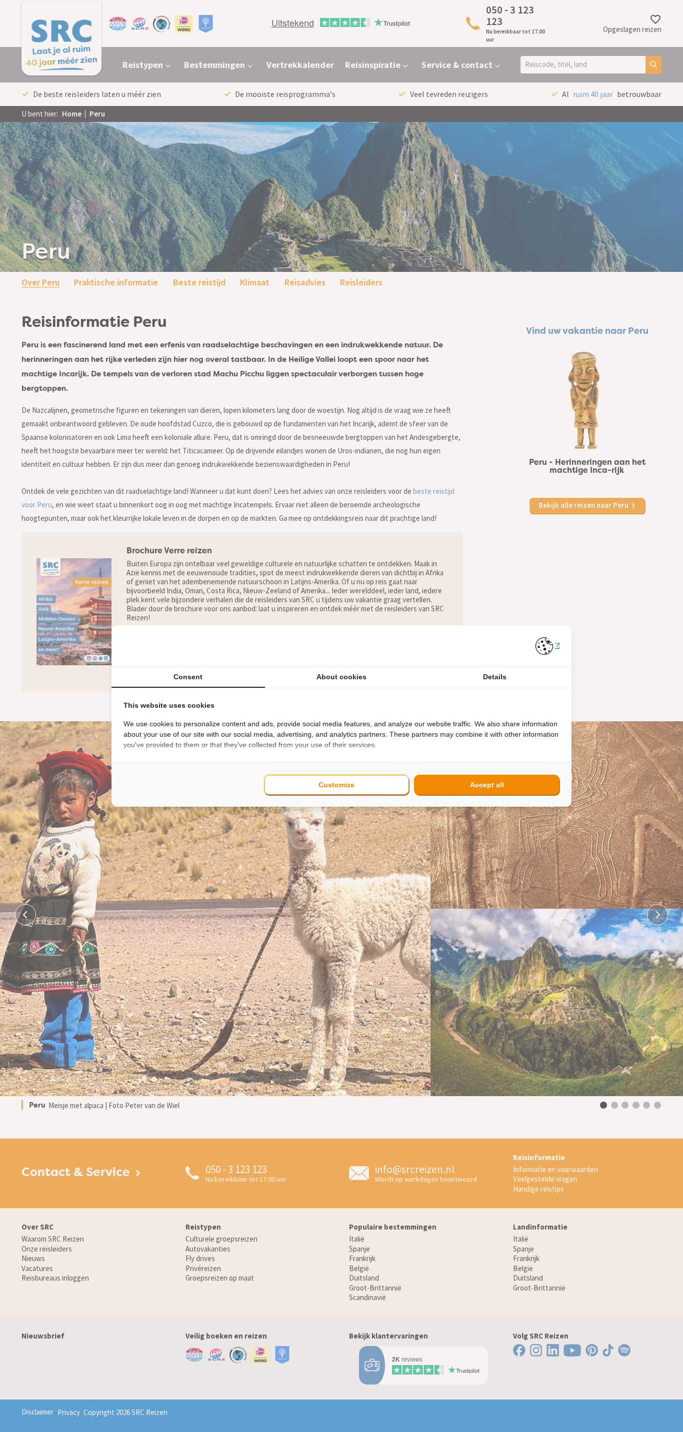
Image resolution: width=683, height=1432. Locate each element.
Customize (336, 785)
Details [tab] (494, 677)
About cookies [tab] (341, 677)
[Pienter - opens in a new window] (548, 646)
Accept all (487, 785)
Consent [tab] (188, 677)
